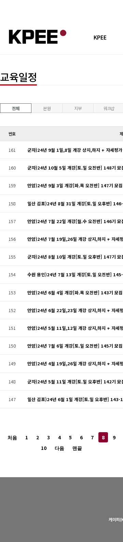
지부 (77, 108)
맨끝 (77, 448)
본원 (46, 108)
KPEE (100, 37)
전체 (15, 108)
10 (43, 447)
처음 (12, 437)
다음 (59, 448)
